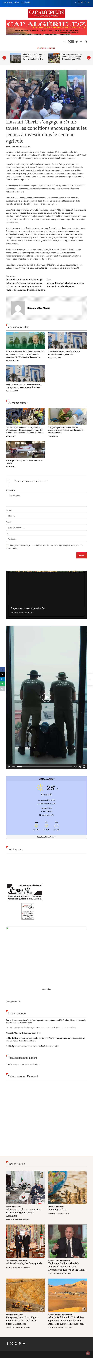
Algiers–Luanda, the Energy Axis (24, 1263)
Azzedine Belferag (63, 1213)
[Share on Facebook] (2, 669)
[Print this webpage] (2, 688)
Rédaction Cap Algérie (23, 146)
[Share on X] (2, 674)
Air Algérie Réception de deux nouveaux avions (23, 1033)
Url (7, 534)
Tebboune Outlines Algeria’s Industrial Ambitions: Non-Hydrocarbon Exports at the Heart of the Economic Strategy (66, 1268)
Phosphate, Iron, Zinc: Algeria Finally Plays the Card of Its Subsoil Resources (22, 1320)
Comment (10, 490)
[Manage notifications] (88, 1353)
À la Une (9, 1260)
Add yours (44, 481)
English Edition (16, 1206)
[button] (4, 58)
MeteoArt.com (50, 837)
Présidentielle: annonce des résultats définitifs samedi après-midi (64, 353)
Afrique (8, 1206)
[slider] (44, 766)
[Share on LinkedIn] (2, 679)
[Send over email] (2, 683)
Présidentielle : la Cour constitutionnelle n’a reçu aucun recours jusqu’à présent (23, 386)
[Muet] (80, 766)
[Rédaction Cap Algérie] (18, 308)
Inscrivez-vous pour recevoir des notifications (22, 1064)
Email (8, 522)
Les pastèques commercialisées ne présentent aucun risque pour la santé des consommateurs (71, 59)
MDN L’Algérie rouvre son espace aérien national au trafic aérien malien (32, 1046)
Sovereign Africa (57, 1209)
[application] (46, 697)
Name (8, 511)
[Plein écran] (84, 766)
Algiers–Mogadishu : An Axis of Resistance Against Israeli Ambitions (23, 1212)
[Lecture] (9, 766)
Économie (9, 1314)
